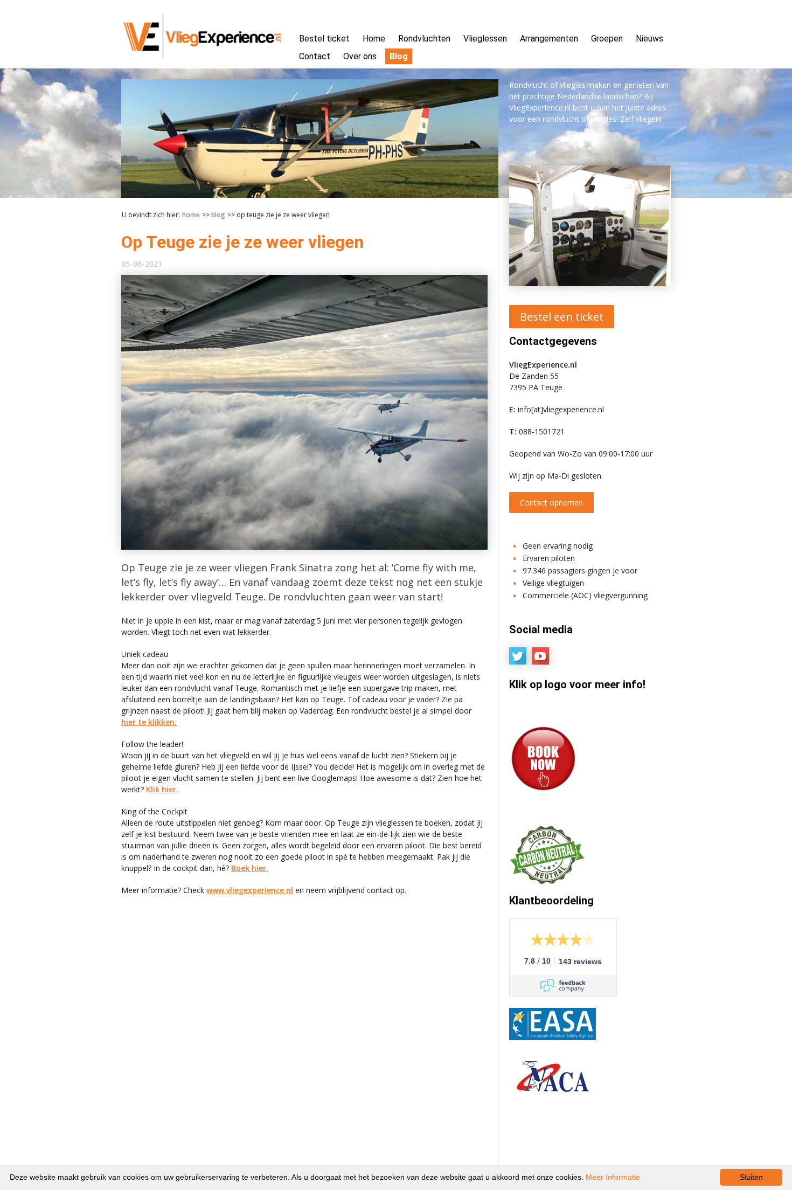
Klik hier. (162, 789)
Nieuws (649, 38)
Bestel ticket (324, 38)
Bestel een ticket (561, 316)
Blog (399, 56)
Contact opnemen (551, 502)
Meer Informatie (613, 1177)
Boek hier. (249, 868)
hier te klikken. (149, 722)
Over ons (360, 56)
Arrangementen (549, 38)
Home (374, 38)
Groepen (607, 38)
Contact (314, 56)
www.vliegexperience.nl (249, 890)
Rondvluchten (424, 38)
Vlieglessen (485, 38)
